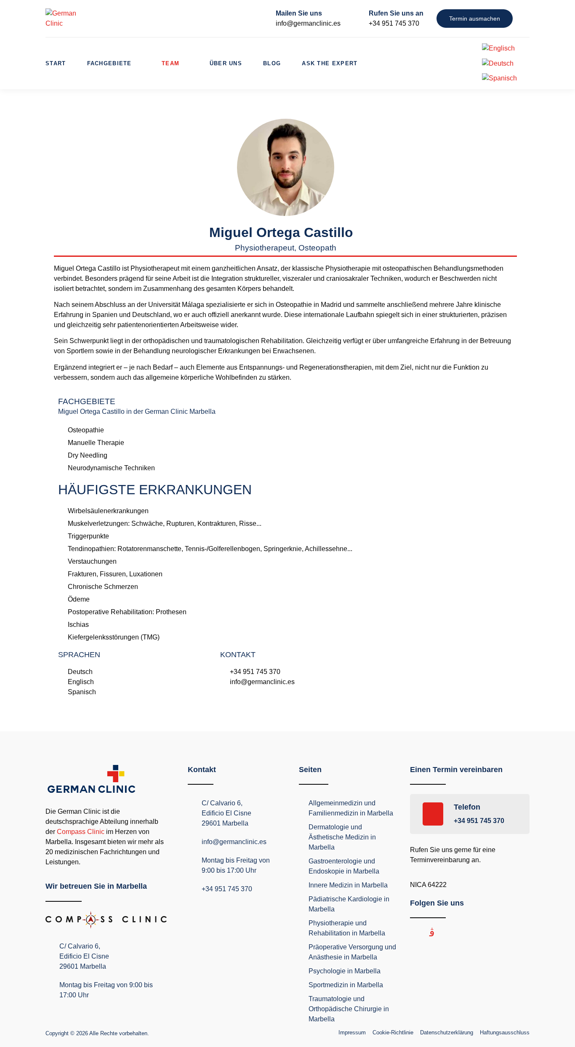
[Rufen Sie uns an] (355, 18)
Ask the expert (329, 63)
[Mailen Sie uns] (262, 18)
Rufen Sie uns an (396, 13)
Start (55, 63)
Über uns (226, 63)
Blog (272, 63)
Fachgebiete (109, 63)
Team (170, 63)
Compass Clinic (80, 831)
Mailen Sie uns (299, 13)
